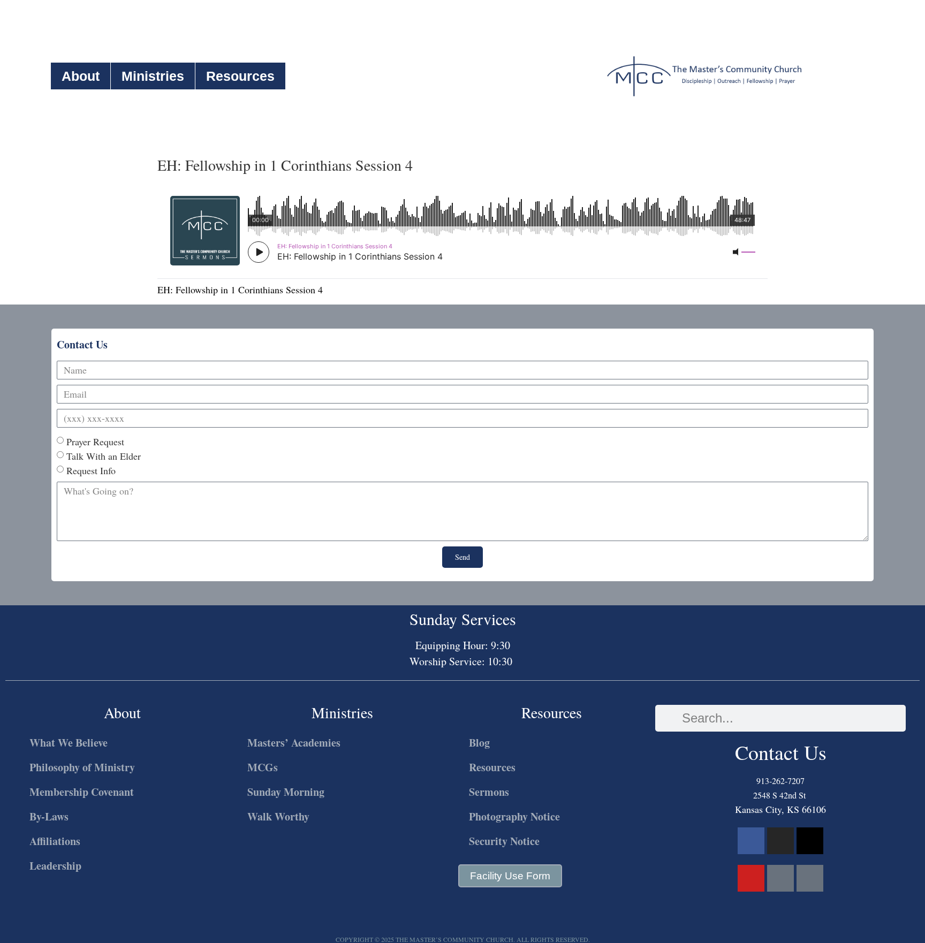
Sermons (489, 792)
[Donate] (810, 878)
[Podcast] (780, 878)
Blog (479, 742)
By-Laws (49, 816)
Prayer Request (95, 441)
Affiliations (54, 841)
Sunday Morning (285, 792)
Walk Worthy (278, 816)
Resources (240, 76)
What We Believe (68, 742)
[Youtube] (751, 878)
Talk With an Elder (103, 456)
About (81, 76)
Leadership (55, 865)
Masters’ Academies (293, 742)
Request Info (91, 470)
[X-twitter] (810, 840)
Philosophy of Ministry (82, 767)
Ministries (153, 76)
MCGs (262, 767)
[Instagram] (780, 840)
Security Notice (504, 841)
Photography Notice (514, 816)
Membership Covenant (81, 792)
